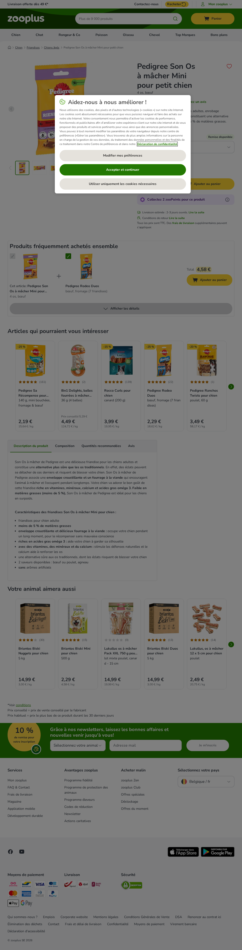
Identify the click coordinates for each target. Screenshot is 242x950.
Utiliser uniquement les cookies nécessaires (122, 184)
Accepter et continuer (122, 169)
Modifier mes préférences (122, 155)
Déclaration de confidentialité (157, 144)
